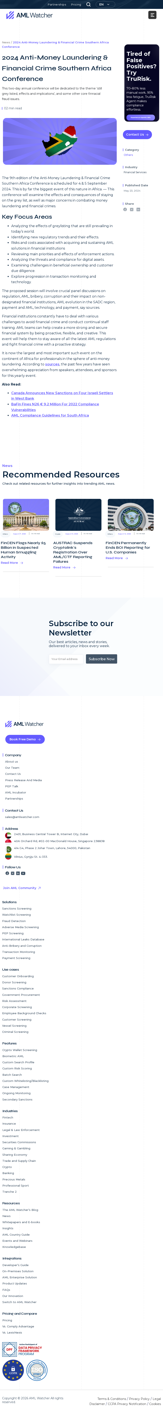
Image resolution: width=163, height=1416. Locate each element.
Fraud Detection (14, 921)
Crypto (7, 1167)
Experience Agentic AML (141, 117)
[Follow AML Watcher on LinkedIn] (18, 873)
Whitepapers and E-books (21, 1222)
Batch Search (12, 1074)
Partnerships (57, 4)
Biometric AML (13, 1056)
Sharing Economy (14, 1154)
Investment (10, 1136)
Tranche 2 (9, 1191)
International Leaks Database (23, 939)
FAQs (6, 1289)
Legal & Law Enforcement (21, 1130)
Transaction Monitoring (18, 952)
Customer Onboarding (18, 976)
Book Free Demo (23, 739)
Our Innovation (12, 1296)
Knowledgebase (14, 1247)
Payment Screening (16, 958)
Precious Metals (13, 1179)
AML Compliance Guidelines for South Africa (50, 415)
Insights (7, 1228)
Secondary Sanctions (17, 1099)
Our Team (12, 767)
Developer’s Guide (15, 1265)
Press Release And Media (23, 780)
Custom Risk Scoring (17, 1068)
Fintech (7, 1117)
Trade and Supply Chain (19, 1160)
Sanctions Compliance (18, 988)
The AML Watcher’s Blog (20, 1210)
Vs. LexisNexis (12, 1332)
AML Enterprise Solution (19, 1277)
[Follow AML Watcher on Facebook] (7, 873)
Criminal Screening (15, 1031)
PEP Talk (11, 786)
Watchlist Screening (16, 914)
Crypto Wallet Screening (19, 1050)
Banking (8, 1173)
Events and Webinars (17, 1240)
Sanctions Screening (16, 908)
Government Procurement (21, 994)
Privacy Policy (139, 1399)
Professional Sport (15, 1185)
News (6, 1216)
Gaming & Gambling (16, 1148)
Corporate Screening (17, 1007)
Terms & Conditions (111, 1399)
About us (11, 761)
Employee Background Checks (24, 1013)
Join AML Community (19, 888)
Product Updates (14, 1283)
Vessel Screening (14, 1025)
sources (52, 364)
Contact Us (135, 134)
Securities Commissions (19, 1142)
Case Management (15, 1087)
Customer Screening (16, 1019)
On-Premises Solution (18, 1271)
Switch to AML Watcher (19, 1302)
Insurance (9, 1123)
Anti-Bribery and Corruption (22, 945)
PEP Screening (13, 933)
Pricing (76, 4)
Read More (9, 563)
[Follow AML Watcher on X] (12, 873)
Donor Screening (14, 982)
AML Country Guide (16, 1234)
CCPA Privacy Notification (127, 1404)
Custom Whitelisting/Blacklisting (25, 1081)
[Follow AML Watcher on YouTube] (23, 873)
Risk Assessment (14, 1001)
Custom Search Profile (18, 1062)
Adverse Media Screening (20, 927)
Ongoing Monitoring (16, 1093)
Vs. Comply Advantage (18, 1326)
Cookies (155, 1404)
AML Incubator (15, 792)
